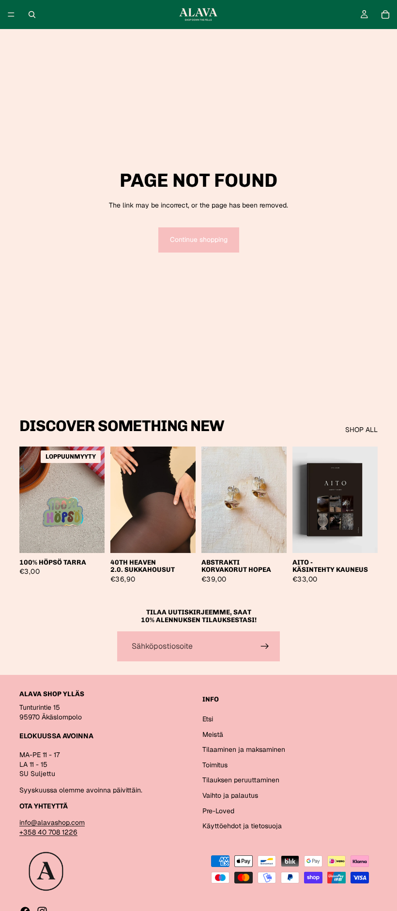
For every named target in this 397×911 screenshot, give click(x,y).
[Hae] (32, 14)
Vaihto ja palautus (230, 795)
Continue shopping (199, 239)
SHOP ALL (361, 429)
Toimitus (215, 765)
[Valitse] (180, 538)
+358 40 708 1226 (48, 832)
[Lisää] (271, 538)
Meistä (212, 734)
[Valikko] (11, 14)
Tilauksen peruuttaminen (240, 780)
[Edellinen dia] (121, 499)
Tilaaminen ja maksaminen (243, 749)
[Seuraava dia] (185, 499)
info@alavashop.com (52, 822)
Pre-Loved (218, 810)
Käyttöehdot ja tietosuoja (242, 825)
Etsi (207, 719)
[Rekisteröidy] (265, 646)
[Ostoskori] (385, 14)
